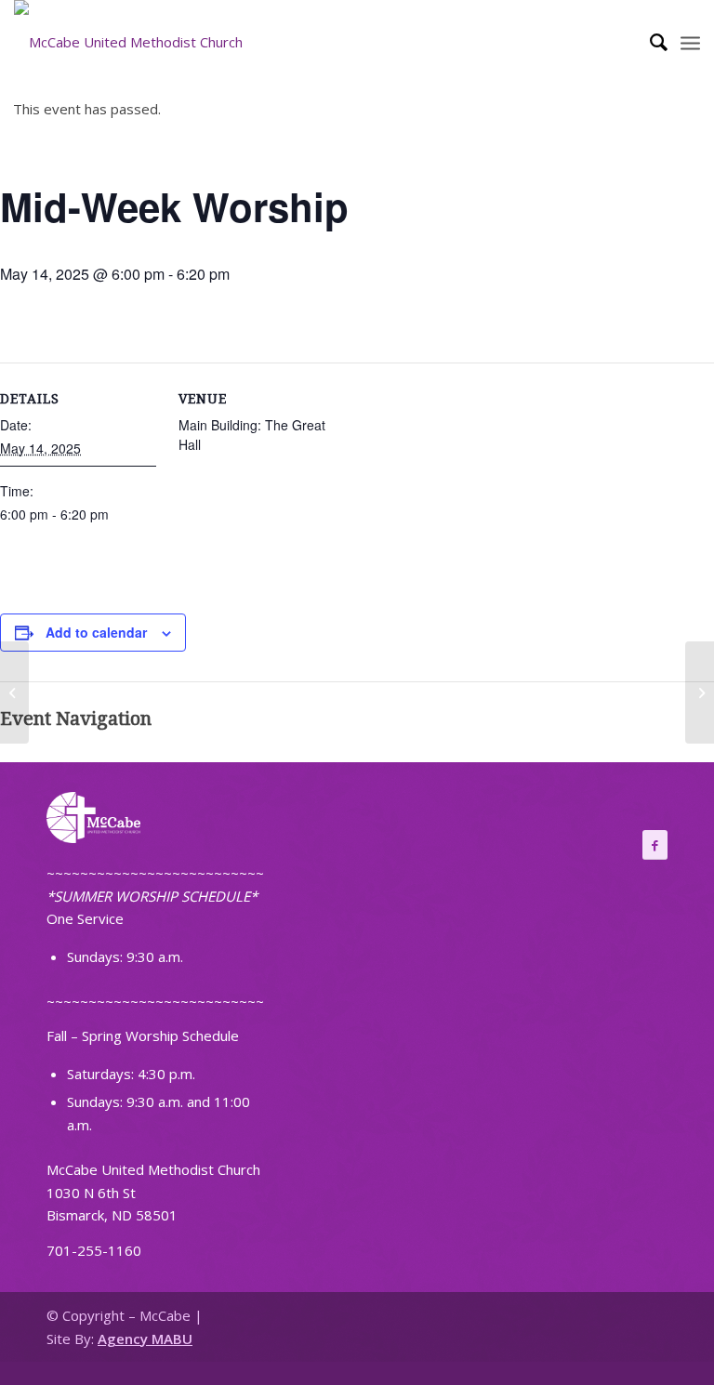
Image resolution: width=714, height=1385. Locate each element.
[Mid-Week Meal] (14, 692)
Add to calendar (96, 632)
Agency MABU (145, 1338)
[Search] (649, 42)
